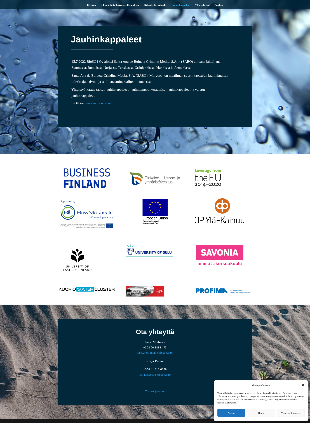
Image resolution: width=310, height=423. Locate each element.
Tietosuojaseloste (155, 391)
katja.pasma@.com (155, 374)
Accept (231, 413)
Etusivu (91, 5)
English (218, 5)
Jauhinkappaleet (180, 5)
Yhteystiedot (202, 5)
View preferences (290, 413)
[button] (303, 385)
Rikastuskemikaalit (155, 5)
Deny (261, 413)
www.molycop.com (98, 103)
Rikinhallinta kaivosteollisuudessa (120, 5)
